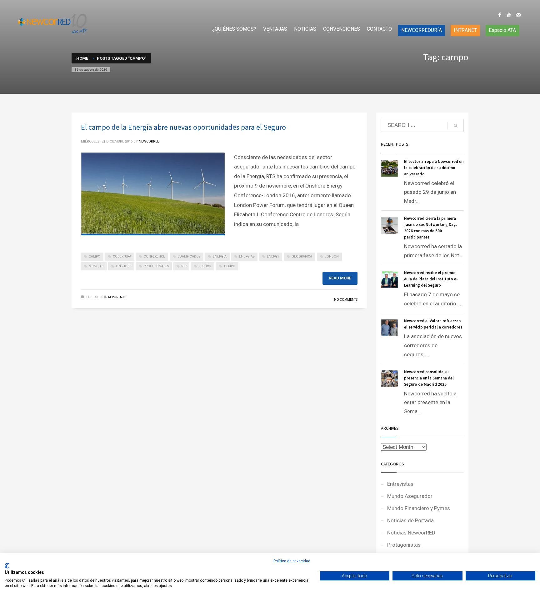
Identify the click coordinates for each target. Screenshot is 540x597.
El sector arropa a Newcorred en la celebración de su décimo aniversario (433, 168)
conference (154, 256)
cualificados (189, 256)
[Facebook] (499, 14)
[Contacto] (518, 14)
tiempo (229, 266)
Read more (340, 278)
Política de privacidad (291, 561)
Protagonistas (404, 545)
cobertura (122, 256)
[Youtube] (509, 14)
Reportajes (117, 297)
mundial (96, 266)
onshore (123, 266)
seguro (205, 266)
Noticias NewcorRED (411, 532)
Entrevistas (400, 484)
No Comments (346, 299)
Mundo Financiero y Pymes (418, 508)
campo (94, 256)
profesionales (156, 266)
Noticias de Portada (410, 520)
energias (246, 256)
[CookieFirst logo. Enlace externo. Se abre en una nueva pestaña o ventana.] (7, 566)
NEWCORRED (149, 141)
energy (273, 256)
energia (220, 256)
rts (183, 266)
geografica (302, 256)
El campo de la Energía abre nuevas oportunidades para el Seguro (183, 127)
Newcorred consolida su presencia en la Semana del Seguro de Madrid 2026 (429, 378)
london (332, 256)
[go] (456, 125)
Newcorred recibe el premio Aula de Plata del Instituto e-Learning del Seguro (431, 279)
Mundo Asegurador (409, 496)
